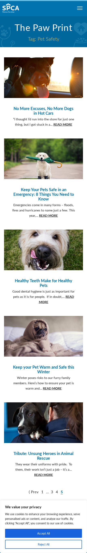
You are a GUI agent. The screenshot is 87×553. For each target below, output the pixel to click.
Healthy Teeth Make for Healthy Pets (43, 283)
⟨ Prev (33, 491)
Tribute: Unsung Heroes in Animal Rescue (43, 456)
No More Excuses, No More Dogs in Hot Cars (43, 111)
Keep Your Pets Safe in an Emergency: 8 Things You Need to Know (43, 194)
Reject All (43, 544)
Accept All (43, 533)
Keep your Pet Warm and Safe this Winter (43, 369)
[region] (43, 526)
